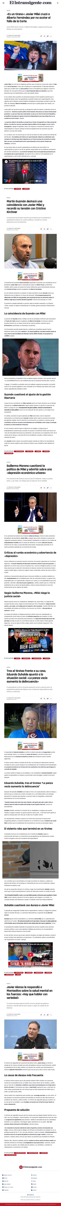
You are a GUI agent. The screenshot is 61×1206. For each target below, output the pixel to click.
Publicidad (5, 1190)
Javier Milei (7, 84)
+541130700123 (22, 1204)
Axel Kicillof (33, 1087)
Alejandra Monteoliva (20, 1153)
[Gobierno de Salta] (30, 81)
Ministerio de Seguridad (11, 1155)
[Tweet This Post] (44, 36)
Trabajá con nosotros (8, 1187)
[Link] (47, 36)
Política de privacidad (25, 1199)
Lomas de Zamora (9, 974)
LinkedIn (34, 1184)
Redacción (5, 1181)
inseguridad (46, 752)
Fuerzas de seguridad (33, 1153)
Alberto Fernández (21, 103)
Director (5, 1178)
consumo (17, 658)
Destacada (18, 188)
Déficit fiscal (29, 451)
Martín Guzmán (24, 283)
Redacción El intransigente (14, 35)
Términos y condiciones (35, 1199)
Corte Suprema (12, 86)
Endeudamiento (26, 658)
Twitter (34, 1181)
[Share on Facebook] (41, 36)
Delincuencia (29, 972)
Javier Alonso (41, 1063)
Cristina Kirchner (19, 451)
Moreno (6, 561)
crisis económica (19, 972)
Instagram (34, 1178)
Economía (38, 451)
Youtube (35, 1187)
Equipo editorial (6, 1184)
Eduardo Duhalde (19, 752)
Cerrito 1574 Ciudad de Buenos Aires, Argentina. (31, 1196)
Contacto (34, 1190)
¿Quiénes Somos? (7, 1175)
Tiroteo (18, 974)
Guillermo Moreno (34, 536)
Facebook (34, 1175)
